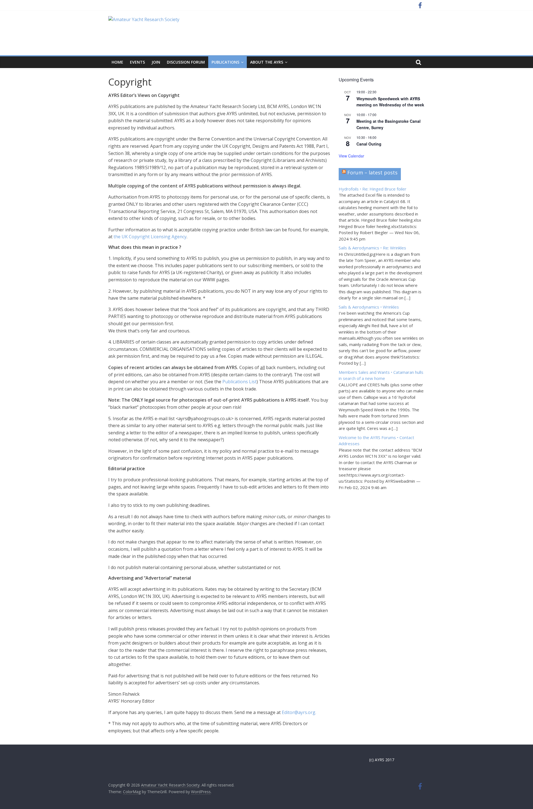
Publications (225, 62)
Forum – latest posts (372, 172)
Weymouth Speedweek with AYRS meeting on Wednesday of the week (390, 102)
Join (156, 62)
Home (117, 62)
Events (137, 62)
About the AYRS (266, 62)
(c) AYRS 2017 (381, 759)
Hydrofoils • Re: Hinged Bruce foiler (372, 189)
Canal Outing (368, 144)
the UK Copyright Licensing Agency (150, 237)
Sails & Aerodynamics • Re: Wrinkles (372, 248)
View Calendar (351, 156)
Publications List (239, 382)
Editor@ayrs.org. (299, 712)
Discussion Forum (186, 62)
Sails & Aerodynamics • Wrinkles (369, 307)
